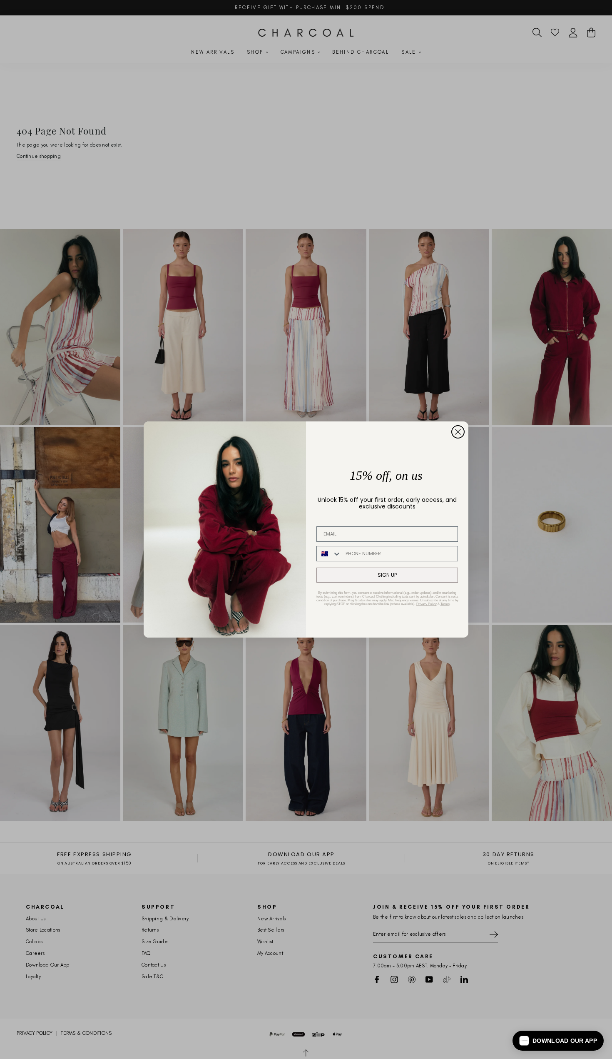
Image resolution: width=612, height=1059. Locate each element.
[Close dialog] (458, 432)
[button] (558, 1041)
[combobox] (329, 553)
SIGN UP (387, 574)
